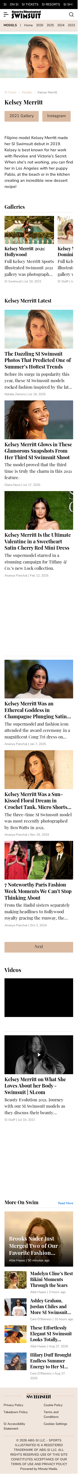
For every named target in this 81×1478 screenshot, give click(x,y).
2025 (50, 25)
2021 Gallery (21, 116)
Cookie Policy (53, 1405)
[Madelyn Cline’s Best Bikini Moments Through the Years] (38, 1283)
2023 (71, 25)
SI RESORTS (51, 4)
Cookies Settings (55, 1424)
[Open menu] (6, 14)
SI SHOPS (70, 4)
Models (27, 92)
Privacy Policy (13, 1405)
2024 (60, 25)
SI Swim (10, 92)
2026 (39, 25)
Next (39, 947)
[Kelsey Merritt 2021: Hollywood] (29, 250)
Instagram (56, 116)
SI (5, 4)
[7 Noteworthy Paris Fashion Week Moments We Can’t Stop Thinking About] (38, 884)
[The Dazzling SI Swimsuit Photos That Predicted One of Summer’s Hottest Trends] (38, 353)
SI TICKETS (30, 4)
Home (28, 25)
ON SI (14, 4)
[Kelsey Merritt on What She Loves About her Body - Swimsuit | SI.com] (38, 1078)
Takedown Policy (16, 1412)
